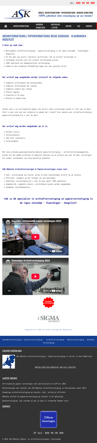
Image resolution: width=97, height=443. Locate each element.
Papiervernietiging (75, 340)
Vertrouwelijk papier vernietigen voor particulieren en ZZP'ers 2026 (34, 384)
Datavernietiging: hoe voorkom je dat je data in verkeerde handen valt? (35, 401)
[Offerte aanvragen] (48, 419)
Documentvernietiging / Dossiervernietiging (22, 340)
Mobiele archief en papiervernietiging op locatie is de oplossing (32, 396)
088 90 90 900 (54, 432)
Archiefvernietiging (55, 340)
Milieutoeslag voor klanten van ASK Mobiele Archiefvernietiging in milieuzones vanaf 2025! (44, 388)
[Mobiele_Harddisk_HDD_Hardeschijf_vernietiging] (48, 302)
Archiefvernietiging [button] (21, 26)
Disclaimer (56, 439)
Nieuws (68, 26)
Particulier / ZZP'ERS (55, 26)
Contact (89, 26)
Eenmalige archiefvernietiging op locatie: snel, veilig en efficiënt (34, 392)
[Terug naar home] (48, 14)
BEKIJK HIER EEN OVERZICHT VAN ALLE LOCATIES (55, 367)
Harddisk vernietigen (40, 26)
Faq (78, 26)
